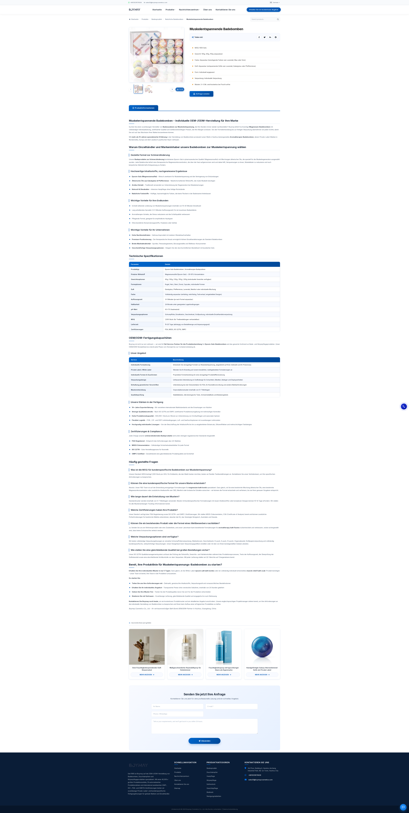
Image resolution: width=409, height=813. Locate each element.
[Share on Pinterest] (275, 37)
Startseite (157, 10)
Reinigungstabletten (214, 796)
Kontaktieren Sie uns (225, 10)
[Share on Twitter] (264, 37)
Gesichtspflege (212, 788)
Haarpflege (211, 776)
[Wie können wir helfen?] (404, 406)
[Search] (278, 19)
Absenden (205, 741)
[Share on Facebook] (259, 37)
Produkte (170, 10)
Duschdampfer (212, 772)
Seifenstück (211, 784)
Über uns (207, 10)
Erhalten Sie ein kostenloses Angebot (263, 10)
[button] (172, 89)
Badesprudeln (212, 768)
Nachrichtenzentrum (189, 10)
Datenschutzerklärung (230, 809)
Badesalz (210, 792)
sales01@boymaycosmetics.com (260, 780)
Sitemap (177, 788)
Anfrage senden (202, 94)
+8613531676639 (254, 775)
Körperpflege (211, 780)
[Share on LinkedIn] (270, 37)
